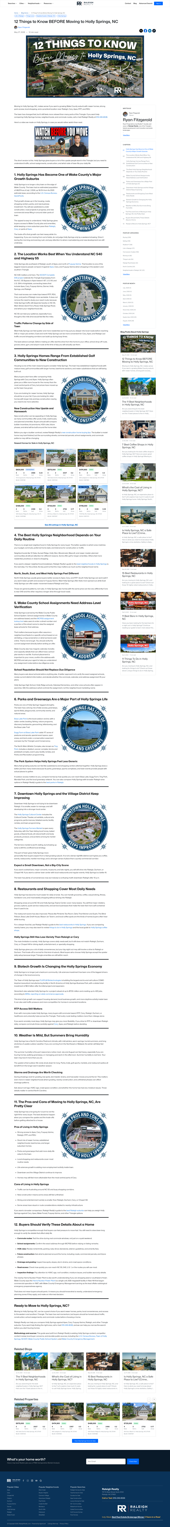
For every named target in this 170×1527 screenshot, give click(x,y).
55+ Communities (75, 1504)
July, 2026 (126, 288)
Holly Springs (11, 1509)
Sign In (158, 3)
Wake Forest (11, 1515)
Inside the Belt (43, 1504)
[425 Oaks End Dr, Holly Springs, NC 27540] (61, 458)
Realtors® (126, 244)
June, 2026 (126, 291)
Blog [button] (135, 3)
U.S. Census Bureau (87, 1336)
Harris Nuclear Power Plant (44, 1281)
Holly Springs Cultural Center (30, 814)
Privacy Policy (64, 1523)
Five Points (42, 1501)
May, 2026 (126, 295)
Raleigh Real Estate (129, 263)
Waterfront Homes (76, 1506)
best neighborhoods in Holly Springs (92, 564)
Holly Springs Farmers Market (30, 828)
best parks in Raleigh (55, 782)
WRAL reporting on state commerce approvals (44, 994)
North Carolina (127, 266)
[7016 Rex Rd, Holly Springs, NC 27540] (93, 494)
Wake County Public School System (43, 1339)
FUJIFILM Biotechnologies (50, 980)
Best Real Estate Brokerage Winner (128, 1517)
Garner (9, 1506)
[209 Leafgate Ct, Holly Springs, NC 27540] (93, 458)
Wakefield (42, 1515)
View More (126, 135)
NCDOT (24, 1339)
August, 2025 (127, 321)
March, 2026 (127, 302)
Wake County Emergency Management (78, 1339)
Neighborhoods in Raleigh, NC (132, 270)
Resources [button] (48, 3)
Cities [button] (21, 3)
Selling (125, 241)
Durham (9, 1501)
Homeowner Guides (129, 252)
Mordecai (42, 1506)
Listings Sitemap (53, 1523)
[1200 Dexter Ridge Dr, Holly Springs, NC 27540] (29, 494)
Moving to (126, 255)
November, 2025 (128, 310)
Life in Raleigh (127, 248)
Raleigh (52, 226)
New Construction (76, 1498)
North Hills (42, 1509)
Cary (16, 229)
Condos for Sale (75, 1495)
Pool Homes (74, 1515)
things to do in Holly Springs (60, 927)
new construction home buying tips (76, 432)
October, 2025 (127, 313)
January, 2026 (127, 306)
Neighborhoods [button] (33, 3)
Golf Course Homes (76, 1512)
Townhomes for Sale (76, 1492)
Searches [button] (11, 3)
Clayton (9, 1498)
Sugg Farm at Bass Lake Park (26, 732)
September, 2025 (128, 317)
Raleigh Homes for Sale (77, 1490)
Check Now (133, 1461)
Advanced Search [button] (145, 3)
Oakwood (42, 1512)
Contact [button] (128, 3)
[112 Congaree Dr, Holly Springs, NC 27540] (29, 458)
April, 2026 (126, 299)
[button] (23, 1481)
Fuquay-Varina (75, 264)
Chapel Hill (10, 1495)
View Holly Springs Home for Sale (85, 1441)
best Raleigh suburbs (75, 1210)
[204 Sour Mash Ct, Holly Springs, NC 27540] (61, 494)
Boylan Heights (43, 1492)
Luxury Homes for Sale (77, 1501)
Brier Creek (42, 1490)
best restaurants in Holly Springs (72, 925)
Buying (125, 237)
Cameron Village (44, 1495)
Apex (30, 229)
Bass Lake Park (20, 719)
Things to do (127, 259)
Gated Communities (76, 1509)
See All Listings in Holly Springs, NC (61, 525)
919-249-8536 (101, 117)
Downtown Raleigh (44, 1498)
